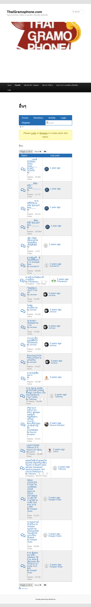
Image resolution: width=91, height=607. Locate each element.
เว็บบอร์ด (17, 85)
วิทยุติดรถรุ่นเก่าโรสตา (32, 290)
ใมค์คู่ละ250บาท (32, 306)
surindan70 (34, 266)
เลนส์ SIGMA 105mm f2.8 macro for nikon (34, 447)
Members (38, 118)
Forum (25, 118)
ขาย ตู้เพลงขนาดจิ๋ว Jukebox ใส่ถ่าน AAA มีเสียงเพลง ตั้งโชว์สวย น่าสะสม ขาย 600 (33, 560)
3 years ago (54, 293)
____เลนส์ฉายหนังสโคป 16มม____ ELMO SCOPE (32, 165)
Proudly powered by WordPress (45, 599)
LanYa (31, 452)
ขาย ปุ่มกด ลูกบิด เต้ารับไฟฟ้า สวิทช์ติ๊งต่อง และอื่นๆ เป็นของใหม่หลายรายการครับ (36, 392)
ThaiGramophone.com (24, 11)
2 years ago (55, 244)
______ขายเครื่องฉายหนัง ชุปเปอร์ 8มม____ (33, 204)
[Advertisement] (45, 66)
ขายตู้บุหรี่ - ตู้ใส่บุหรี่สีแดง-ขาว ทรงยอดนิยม (33, 260)
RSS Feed (24, 588)
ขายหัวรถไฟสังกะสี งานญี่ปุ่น (34, 278)
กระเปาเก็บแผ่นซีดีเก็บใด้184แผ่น (32, 340)
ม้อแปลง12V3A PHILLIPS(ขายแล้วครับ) (34, 357)
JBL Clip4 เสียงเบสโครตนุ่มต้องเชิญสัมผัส (32, 241)
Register (26, 122)
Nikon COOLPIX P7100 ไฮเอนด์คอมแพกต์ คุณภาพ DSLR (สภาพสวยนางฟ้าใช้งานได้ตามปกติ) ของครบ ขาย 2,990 (32, 493)
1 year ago (55, 168)
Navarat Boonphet (31, 433)
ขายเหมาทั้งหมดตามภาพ (32, 322)
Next (37, 151)
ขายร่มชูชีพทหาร (32, 374)
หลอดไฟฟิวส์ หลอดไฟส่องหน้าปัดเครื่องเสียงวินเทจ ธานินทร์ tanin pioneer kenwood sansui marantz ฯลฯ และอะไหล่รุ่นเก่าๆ (36, 466)
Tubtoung (32, 399)
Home (9, 85)
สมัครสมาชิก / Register (31, 85)
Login (9, 90)
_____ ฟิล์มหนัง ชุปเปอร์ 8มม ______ (33, 222)
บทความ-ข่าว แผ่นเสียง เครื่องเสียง (67, 85)
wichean (33, 295)
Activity (51, 118)
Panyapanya (33, 282)
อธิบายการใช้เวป (47, 85)
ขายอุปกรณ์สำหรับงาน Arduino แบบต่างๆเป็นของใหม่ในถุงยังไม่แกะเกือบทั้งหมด (33, 530)
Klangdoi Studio (32, 510)
